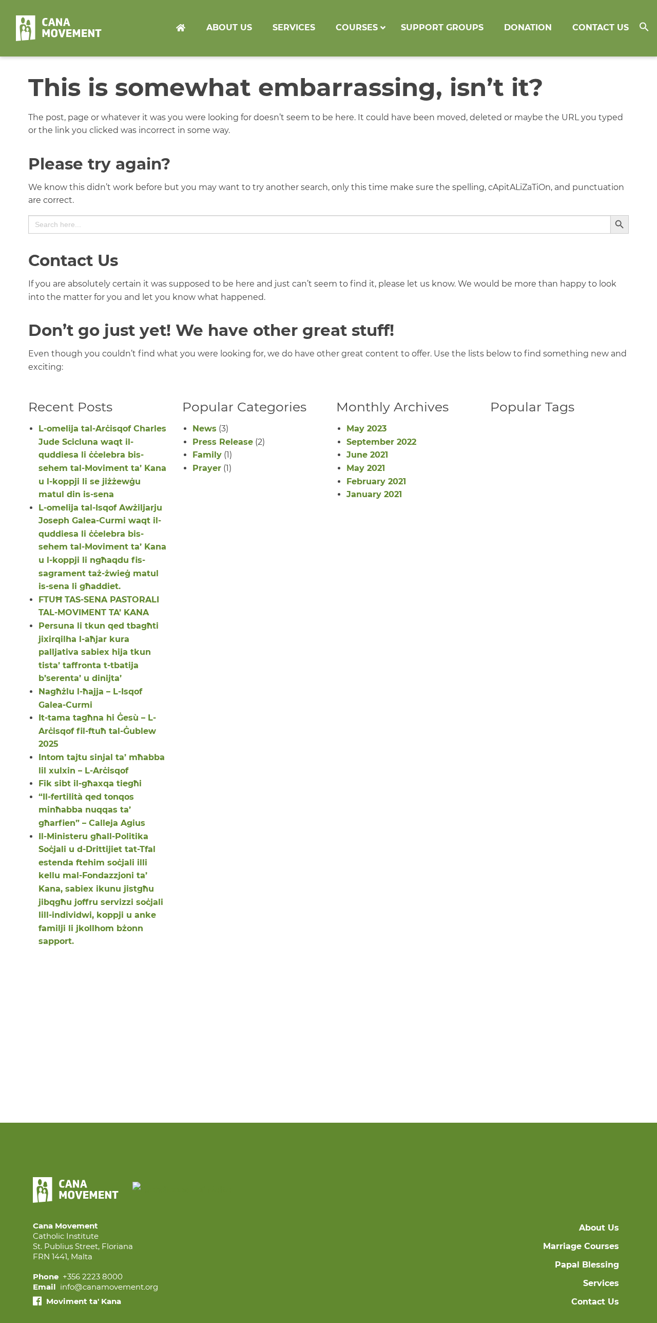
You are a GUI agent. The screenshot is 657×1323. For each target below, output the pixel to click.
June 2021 (367, 455)
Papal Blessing (587, 1265)
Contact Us (595, 1302)
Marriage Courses (581, 1246)
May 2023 (366, 428)
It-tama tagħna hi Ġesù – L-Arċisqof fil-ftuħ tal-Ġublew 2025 (97, 731)
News (204, 428)
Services (601, 1283)
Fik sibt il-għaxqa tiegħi (90, 783)
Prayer (206, 468)
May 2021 (365, 468)
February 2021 (376, 481)
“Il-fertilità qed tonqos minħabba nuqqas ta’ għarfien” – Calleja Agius (91, 810)
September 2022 (381, 442)
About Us (599, 1228)
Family (207, 455)
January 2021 (374, 494)
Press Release (222, 442)
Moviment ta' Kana (82, 1301)
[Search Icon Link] (648, 28)
